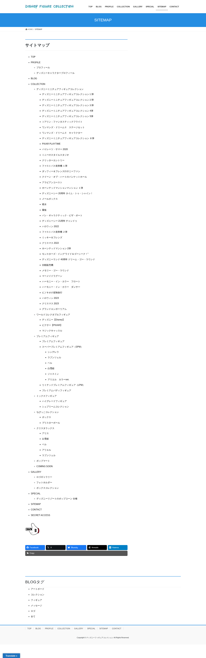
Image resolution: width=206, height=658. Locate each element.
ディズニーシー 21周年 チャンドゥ (59, 221)
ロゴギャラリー (44, 477)
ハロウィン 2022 (50, 226)
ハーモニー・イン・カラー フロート (61, 281)
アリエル (46, 450)
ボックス (46, 417)
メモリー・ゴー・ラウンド (55, 270)
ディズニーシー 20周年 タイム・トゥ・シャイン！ (67, 193)
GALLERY (36, 472)
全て (33, 616)
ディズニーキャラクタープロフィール (55, 73)
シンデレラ (53, 352)
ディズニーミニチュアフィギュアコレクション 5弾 (67, 116)
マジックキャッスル (52, 330)
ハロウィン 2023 (50, 298)
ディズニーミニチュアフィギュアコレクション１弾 (68, 94)
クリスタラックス (45, 428)
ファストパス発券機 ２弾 (54, 232)
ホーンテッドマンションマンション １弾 (62, 188)
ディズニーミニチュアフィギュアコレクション (60, 89)
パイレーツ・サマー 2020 (55, 149)
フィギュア (36, 600)
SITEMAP (36, 504)
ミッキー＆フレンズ (52, 237)
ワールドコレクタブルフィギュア (53, 314)
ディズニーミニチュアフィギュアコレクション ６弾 (68, 138)
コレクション (37, 594)
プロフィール (43, 67)
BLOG (34, 78)
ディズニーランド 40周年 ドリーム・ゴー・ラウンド (68, 259)
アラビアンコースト (52, 182)
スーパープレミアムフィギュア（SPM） (62, 347)
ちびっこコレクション (47, 412)
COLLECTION (38, 84)
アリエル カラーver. (58, 379)
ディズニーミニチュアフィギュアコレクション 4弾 (67, 111)
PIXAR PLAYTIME (51, 144)
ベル (50, 363)
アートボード (37, 589)
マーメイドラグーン (52, 276)
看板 (44, 210)
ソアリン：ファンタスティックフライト (62, 122)
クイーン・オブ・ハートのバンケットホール (64, 177)
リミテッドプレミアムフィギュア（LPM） (63, 385)
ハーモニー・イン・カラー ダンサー (61, 287)
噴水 (44, 204)
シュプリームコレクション (55, 406)
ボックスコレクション (47, 488)
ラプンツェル (54, 357)
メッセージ (36, 605)
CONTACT (36, 509)
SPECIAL (35, 493)
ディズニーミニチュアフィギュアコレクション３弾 (68, 105)
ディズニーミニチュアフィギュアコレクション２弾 (68, 100)
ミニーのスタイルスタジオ (55, 155)
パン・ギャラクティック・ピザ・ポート (62, 215)
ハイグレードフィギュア (54, 401)
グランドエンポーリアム (54, 309)
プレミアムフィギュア (47, 336)
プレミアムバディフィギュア (56, 390)
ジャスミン (53, 374)
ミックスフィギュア (46, 396)
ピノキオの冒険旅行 (52, 292)
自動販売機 (47, 265)
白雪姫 (51, 368)
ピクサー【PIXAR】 (52, 325)
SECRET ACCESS (40, 515)
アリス (45, 433)
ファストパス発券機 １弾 (54, 166)
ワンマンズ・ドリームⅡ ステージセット (63, 127)
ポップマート (43, 461)
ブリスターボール (51, 423)
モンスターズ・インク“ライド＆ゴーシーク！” (65, 254)
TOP (33, 57)
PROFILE (35, 62)
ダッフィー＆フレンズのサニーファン (61, 171)
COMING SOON (44, 466)
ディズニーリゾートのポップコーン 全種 (56, 498)
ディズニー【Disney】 (53, 319)
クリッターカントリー (53, 160)
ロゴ (33, 611)
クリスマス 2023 (50, 303)
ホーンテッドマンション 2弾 (56, 248)
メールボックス (50, 199)
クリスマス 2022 (50, 243)
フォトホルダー (44, 482)
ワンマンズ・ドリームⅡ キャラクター (62, 133)
